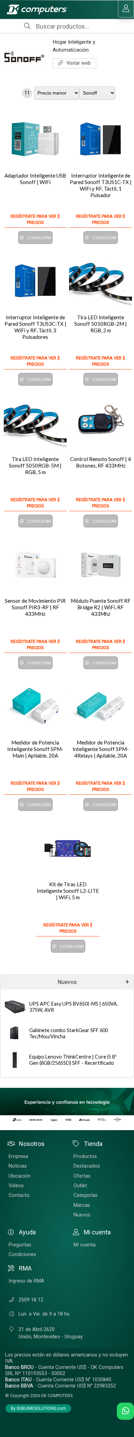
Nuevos (67, 982)
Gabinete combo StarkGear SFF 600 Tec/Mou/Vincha (68, 1033)
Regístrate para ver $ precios (35, 219)
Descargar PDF (4, 964)
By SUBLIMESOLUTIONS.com (38, 1408)
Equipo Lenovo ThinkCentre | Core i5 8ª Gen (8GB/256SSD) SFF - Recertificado (72, 1060)
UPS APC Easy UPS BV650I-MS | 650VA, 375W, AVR (73, 1007)
